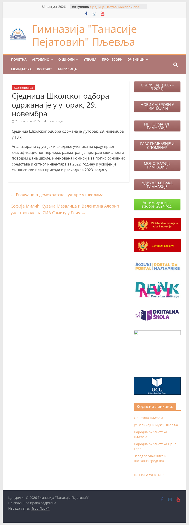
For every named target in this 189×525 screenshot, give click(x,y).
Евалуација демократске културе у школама (57, 194)
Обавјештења (23, 88)
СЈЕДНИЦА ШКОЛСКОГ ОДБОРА (115, 5)
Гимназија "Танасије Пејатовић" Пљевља (84, 35)
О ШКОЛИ (66, 59)
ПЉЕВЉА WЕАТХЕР (148, 475)
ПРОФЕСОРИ (112, 59)
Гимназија (55, 121)
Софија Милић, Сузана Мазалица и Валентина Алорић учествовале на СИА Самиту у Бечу (65, 209)
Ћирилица (67, 69)
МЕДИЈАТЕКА (21, 69)
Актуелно (40, 59)
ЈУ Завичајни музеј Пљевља (156, 425)
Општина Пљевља (148, 418)
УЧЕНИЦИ (136, 59)
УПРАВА (90, 59)
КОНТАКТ (44, 69)
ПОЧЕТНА (19, 59)
